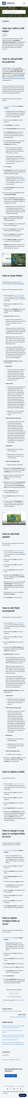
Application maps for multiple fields (12, 1011)
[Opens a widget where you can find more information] (23, 1095)
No (16, 993)
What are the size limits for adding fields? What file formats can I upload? (13, 1026)
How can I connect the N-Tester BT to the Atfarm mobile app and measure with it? (13, 1036)
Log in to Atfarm (8, 106)
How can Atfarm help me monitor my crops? (12, 1031)
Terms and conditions (9, 1086)
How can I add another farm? (18, 1017)
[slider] (10, 264)
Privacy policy (20, 1086)
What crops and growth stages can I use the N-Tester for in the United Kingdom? (13, 1043)
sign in (7, 1059)
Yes (12, 993)
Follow (4, 35)
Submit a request (20, 1000)
